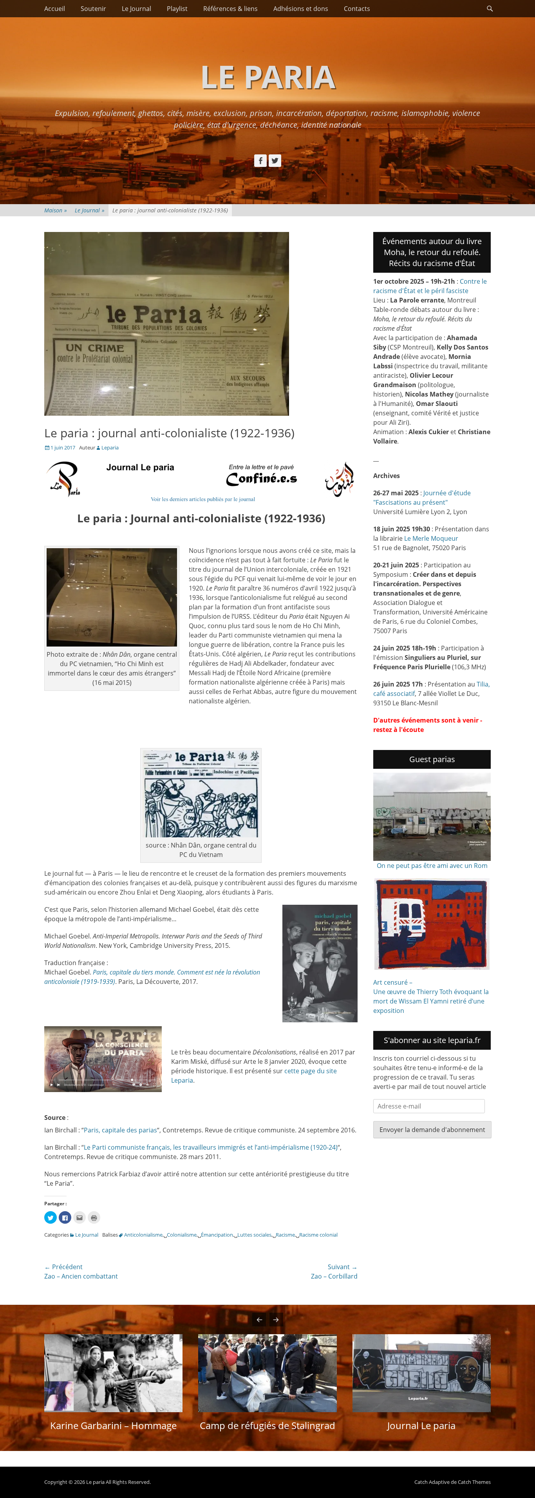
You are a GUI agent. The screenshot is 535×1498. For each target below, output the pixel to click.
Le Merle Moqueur (431, 538)
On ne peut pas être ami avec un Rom (432, 865)
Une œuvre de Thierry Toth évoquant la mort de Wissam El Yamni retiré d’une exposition (431, 1001)
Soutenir (93, 8)
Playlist (177, 8)
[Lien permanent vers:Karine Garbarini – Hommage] (113, 1373)
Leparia (110, 447)
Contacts (357, 8)
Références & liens (230, 8)
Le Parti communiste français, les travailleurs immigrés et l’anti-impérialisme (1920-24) (211, 1147)
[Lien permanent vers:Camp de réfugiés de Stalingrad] (267, 1373)
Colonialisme (182, 1234)
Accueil (54, 8)
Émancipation (217, 1234)
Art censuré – (392, 982)
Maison (55, 210)
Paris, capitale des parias (120, 1130)
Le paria (267, 75)
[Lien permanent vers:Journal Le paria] (421, 1373)
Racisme (285, 1234)
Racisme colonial (318, 1234)
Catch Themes (474, 1481)
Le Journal (136, 8)
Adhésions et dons (300, 8)
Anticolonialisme (143, 1234)
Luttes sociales (254, 1234)
